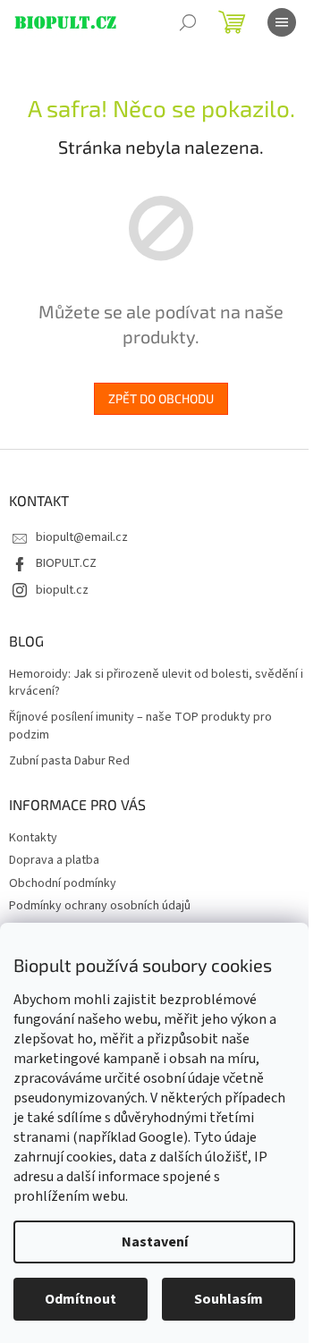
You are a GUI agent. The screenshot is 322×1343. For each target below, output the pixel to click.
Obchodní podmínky (62, 883)
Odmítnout (80, 1299)
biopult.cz (62, 590)
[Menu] (282, 22)
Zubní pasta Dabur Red (69, 761)
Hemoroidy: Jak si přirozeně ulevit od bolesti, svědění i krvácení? (156, 683)
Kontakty (33, 838)
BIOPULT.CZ (66, 563)
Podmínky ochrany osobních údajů (100, 906)
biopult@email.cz (82, 537)
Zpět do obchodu (161, 398)
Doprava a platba (54, 860)
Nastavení (155, 1242)
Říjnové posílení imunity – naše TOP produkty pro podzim (140, 726)
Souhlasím (228, 1299)
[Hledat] (188, 22)
